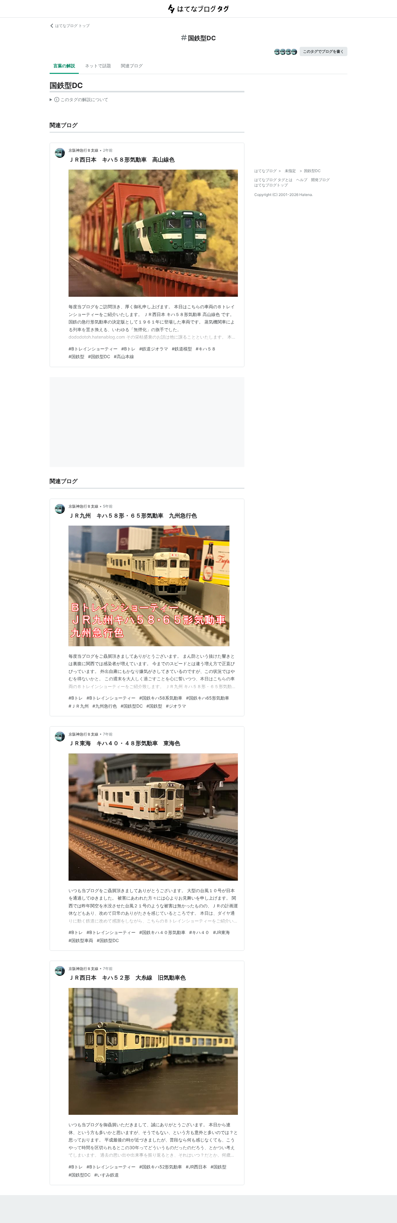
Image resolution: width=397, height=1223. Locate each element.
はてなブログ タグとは (273, 179)
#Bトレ (128, 348)
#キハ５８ (206, 348)
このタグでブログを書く (323, 51)
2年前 (108, 150)
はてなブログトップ (271, 185)
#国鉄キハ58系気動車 (160, 697)
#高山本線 (124, 356)
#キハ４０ (199, 932)
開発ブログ (320, 179)
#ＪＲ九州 (79, 706)
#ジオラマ (176, 706)
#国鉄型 (76, 356)
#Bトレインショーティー (93, 348)
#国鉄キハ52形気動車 (160, 1166)
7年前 (108, 734)
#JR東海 (221, 932)
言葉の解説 (64, 65)
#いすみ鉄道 (106, 1174)
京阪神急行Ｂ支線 (83, 150)
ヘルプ (301, 179)
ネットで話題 (98, 65)
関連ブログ (132, 65)
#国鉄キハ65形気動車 (207, 697)
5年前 (108, 506)
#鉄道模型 (182, 348)
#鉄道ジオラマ (153, 348)
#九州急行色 (104, 706)
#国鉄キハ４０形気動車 (162, 932)
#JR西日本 (196, 1166)
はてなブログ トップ (72, 25)
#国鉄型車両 (81, 940)
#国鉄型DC (99, 356)
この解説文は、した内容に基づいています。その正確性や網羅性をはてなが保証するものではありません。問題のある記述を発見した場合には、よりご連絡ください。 (79, 101)
